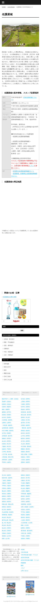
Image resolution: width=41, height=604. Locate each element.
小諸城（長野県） (26, 404)
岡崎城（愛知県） (26, 449)
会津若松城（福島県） (8, 428)
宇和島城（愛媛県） (26, 493)
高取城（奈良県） (7, 501)
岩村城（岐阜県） (26, 430)
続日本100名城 (25, 557)
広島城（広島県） (7, 533)
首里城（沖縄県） (26, 538)
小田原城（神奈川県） (8, 457)
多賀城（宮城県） (7, 414)
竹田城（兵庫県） (7, 488)
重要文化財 (7, 373)
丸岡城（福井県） (26, 425)
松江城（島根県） (7, 509)
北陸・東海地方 (8, 345)
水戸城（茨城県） (7, 433)
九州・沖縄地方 (8, 355)
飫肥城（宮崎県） (26, 528)
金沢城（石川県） (26, 422)
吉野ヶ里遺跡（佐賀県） (28, 507)
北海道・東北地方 (9, 339)
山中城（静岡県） (26, 436)
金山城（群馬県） (7, 441)
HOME (4, 7)
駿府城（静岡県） (26, 438)
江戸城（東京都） (7, 451)
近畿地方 (6, 348)
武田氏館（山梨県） (7, 459)
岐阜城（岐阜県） (26, 433)
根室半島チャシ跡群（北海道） (10, 399)
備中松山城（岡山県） (8, 520)
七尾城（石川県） (26, 420)
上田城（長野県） (26, 401)
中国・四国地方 (8, 352)
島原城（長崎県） (26, 514)
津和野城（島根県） (7, 514)
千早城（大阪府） (7, 485)
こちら (32, 166)
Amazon (12, 596)
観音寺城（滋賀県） (7, 478)
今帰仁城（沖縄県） (26, 533)
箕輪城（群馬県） (7, 438)
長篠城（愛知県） (26, 451)
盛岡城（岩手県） (7, 412)
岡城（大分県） (25, 525)
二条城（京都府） (7, 480)
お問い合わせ (24, 570)
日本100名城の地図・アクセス (29, 555)
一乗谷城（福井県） (26, 428)
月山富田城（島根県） (8, 512)
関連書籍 (23, 563)
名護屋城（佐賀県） (26, 504)
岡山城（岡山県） (7, 525)
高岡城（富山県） (26, 417)
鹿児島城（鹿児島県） (27, 530)
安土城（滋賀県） (7, 475)
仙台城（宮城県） (7, 417)
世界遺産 (6, 364)
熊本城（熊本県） (26, 517)
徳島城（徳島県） (26, 475)
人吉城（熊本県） (26, 520)
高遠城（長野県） (26, 409)
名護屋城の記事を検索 (9, 297)
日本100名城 (11, 7)
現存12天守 (7, 367)
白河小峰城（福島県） (8, 430)
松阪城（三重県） (26, 457)
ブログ (23, 568)
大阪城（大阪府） (7, 483)
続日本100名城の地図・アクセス (30, 560)
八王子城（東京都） (7, 454)
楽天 (8, 596)
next (33, 32)
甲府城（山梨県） (7, 462)
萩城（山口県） (6, 538)
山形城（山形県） (7, 422)
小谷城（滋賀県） (26, 459)
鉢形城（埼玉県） (7, 444)
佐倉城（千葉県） (7, 449)
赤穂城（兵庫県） (7, 499)
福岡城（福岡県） (26, 499)
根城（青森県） (6, 409)
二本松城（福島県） (7, 425)
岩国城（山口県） (7, 536)
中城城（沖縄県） (26, 536)
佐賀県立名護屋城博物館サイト (23, 171)
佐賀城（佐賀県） (26, 509)
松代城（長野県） (26, 399)
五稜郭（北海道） (7, 401)
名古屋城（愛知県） (26, 446)
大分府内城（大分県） (27, 522)
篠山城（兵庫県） (7, 491)
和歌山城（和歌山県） (8, 504)
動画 (22, 565)
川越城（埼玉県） (7, 446)
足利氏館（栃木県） (7, 436)
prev (7, 32)
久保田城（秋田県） (7, 420)
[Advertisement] (20, 250)
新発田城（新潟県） (26, 412)
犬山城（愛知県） (26, 444)
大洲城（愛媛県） (26, 491)
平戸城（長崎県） (26, 512)
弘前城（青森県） (7, 406)
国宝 (5, 370)
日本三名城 (7, 376)
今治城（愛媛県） (26, 483)
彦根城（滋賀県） (26, 462)
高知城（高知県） (26, 496)
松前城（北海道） (7, 404)
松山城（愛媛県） (26, 488)
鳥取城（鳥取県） (7, 507)
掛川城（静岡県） (26, 441)
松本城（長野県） (26, 406)
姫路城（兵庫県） (7, 496)
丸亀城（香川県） (26, 480)
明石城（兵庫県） (7, 493)
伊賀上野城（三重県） (27, 454)
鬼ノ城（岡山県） (7, 522)
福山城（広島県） (7, 528)
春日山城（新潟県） (26, 414)
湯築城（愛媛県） (26, 485)
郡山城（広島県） (7, 530)
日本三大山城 (8, 379)
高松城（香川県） (26, 478)
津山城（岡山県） (7, 517)
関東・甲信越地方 (9, 342)
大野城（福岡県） (26, 501)
